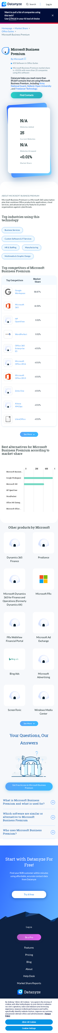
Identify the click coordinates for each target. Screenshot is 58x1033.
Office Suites (8, 31)
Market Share (21, 28)
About (29, 969)
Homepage (7, 28)
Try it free (29, 894)
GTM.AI (12, 18)
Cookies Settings (29, 1028)
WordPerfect (21, 334)
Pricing (29, 954)
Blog (29, 961)
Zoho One (19, 391)
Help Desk (29, 976)
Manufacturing (31, 247)
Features (29, 947)
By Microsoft (17, 59)
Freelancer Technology (26, 88)
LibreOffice (20, 419)
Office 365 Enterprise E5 (20, 348)
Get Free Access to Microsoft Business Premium (29, 786)
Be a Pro (29, 937)
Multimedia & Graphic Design (18, 256)
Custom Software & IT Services (18, 239)
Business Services (12, 230)
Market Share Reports (29, 983)
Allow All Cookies (29, 1022)
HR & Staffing (10, 247)
